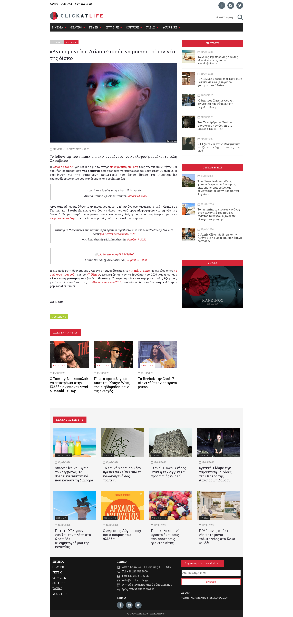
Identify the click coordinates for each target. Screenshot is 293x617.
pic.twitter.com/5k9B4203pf (115, 254)
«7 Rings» (93, 274)
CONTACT (66, 3)
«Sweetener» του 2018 (106, 282)
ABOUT (54, 3)
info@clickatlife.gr (135, 580)
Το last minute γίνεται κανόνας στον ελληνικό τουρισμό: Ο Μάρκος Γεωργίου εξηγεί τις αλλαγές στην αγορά (219, 214)
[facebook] (221, 5)
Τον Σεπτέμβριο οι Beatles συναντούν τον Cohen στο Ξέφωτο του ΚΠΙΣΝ (215, 125)
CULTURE (132, 27)
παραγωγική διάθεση (124, 167)
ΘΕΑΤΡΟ (76, 27)
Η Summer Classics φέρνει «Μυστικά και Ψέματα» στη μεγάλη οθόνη (215, 104)
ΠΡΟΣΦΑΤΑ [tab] (212, 43)
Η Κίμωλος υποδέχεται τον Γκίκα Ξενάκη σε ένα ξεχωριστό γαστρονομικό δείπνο (220, 82)
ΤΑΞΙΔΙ (150, 27)
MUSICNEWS (59, 316)
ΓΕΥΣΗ (93, 27)
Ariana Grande (63, 167)
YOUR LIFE (169, 27)
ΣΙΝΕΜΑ (57, 27)
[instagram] (230, 5)
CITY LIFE (112, 27)
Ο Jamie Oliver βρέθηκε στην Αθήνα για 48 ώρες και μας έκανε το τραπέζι (220, 238)
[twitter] (239, 5)
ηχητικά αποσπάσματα (64, 218)
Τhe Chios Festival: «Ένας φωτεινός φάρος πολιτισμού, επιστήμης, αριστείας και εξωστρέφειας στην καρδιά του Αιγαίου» (218, 187)
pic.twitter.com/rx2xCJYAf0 (117, 234)
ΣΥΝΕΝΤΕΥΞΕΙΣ (212, 167)
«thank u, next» (139, 270)
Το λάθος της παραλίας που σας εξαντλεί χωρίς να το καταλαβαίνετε (218, 60)
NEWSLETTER (83, 3)
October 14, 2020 (136, 196)
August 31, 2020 (136, 260)
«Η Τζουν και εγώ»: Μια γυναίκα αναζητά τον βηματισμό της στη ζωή (219, 147)
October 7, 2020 (136, 239)
